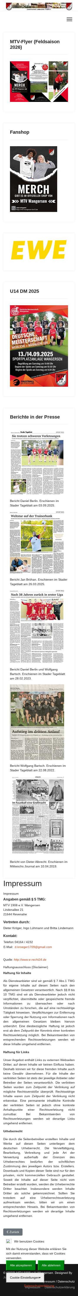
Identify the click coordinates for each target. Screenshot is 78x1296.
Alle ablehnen (51, 1265)
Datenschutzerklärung (39, 1285)
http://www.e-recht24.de (30, 959)
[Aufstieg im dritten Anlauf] (39, 722)
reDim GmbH (54, 1291)
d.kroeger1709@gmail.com (33, 947)
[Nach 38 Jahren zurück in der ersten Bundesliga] (39, 627)
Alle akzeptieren (21, 1265)
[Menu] (69, 19)
